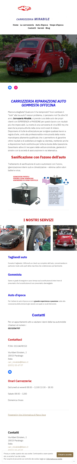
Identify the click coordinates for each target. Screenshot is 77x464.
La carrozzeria (27, 25)
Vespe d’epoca (56, 25)
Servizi (40, 28)
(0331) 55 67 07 (15, 365)
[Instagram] (16, 87)
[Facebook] (10, 87)
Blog (48, 28)
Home (15, 25)
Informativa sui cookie (54, 459)
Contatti (32, 28)
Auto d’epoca (41, 25)
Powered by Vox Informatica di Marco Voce (27, 414)
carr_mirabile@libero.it (18, 362)
